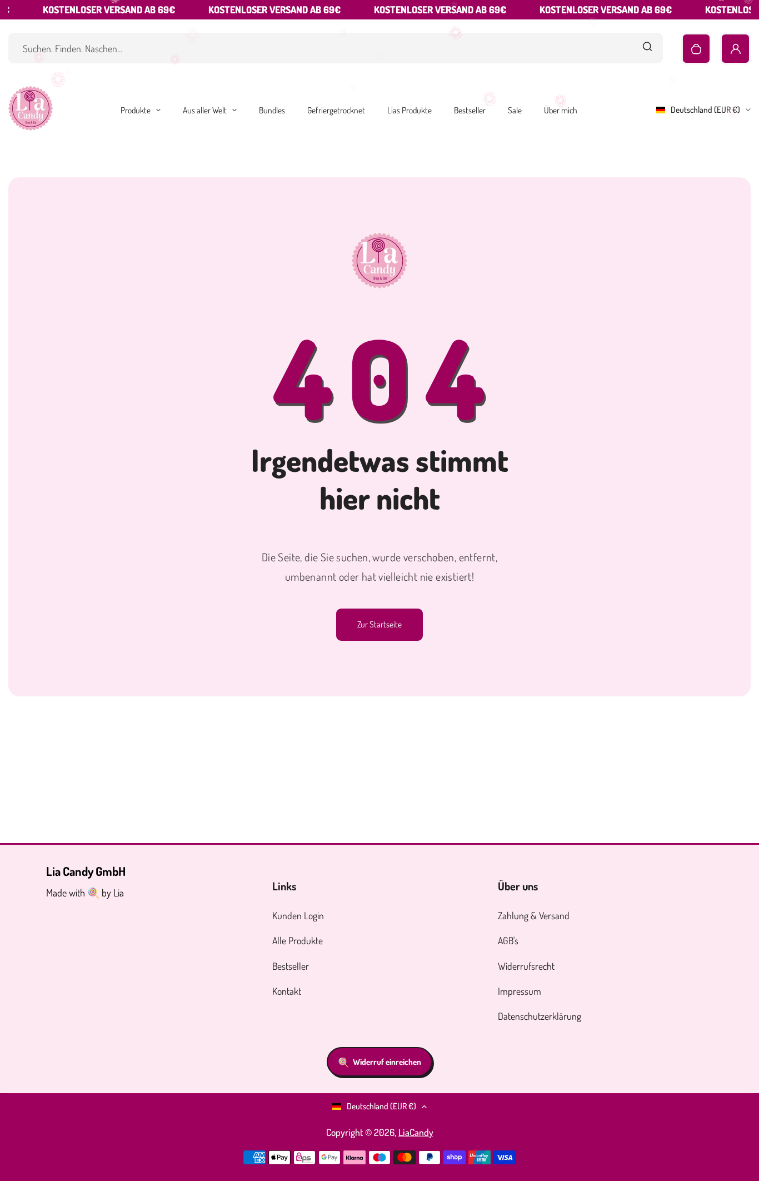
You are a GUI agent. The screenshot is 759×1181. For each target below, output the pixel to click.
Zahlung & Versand (534, 915)
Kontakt (286, 991)
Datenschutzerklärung (539, 1016)
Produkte (136, 110)
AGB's (508, 940)
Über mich (560, 110)
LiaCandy (415, 1132)
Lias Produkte (409, 110)
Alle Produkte (297, 940)
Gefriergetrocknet (336, 110)
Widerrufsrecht (526, 966)
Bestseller (470, 110)
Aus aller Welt (205, 110)
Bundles (272, 110)
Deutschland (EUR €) (705, 109)
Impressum (519, 991)
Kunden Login (298, 915)
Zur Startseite (379, 624)
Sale (515, 110)
